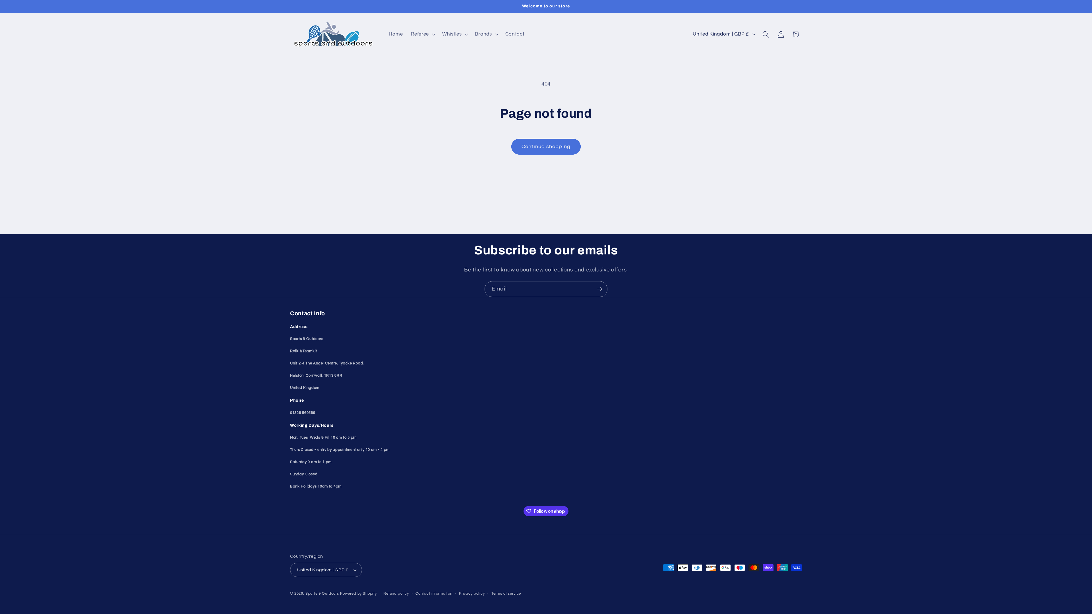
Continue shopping (546, 146)
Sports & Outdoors (322, 594)
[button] (422, 34)
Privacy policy (472, 594)
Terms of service (506, 594)
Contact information (433, 594)
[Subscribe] (599, 289)
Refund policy (396, 594)
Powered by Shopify (358, 594)
